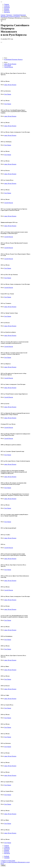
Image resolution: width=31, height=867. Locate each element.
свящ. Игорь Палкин (10, 64)
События (6, 6)
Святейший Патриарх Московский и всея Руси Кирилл (13, 15)
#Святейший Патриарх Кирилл (13, 59)
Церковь (6, 9)
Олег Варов (7, 65)
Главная (6, 4)
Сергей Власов (8, 67)
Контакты (7, 12)
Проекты (6, 10)
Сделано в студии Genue (8, 860)
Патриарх (7, 7)
